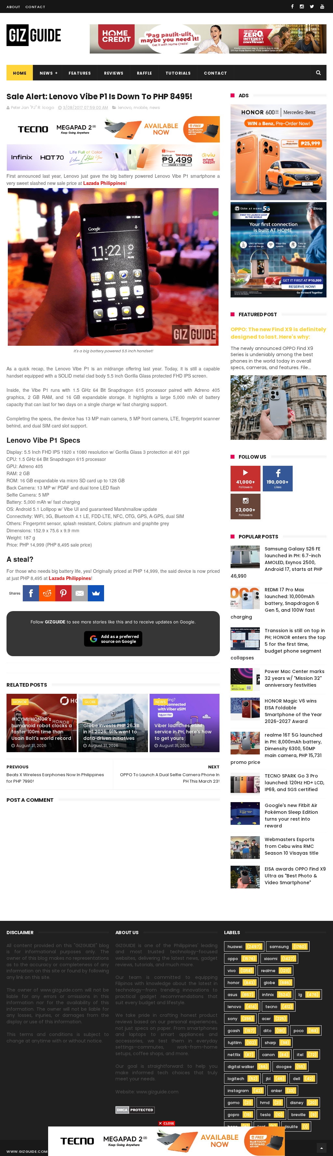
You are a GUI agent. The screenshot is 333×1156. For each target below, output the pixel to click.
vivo (232, 970)
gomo (234, 1102)
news (155, 107)
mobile (140, 107)
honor (20, 701)
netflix (234, 1054)
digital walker (241, 1066)
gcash (234, 1030)
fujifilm (235, 1042)
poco (299, 1030)
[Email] (80, 593)
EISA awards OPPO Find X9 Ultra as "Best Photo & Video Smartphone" (295, 876)
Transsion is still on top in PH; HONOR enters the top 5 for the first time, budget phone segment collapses (278, 644)
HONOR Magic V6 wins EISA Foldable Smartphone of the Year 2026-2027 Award (293, 711)
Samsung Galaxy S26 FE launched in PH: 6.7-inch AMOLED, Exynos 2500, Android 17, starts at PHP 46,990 (276, 562)
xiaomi (270, 958)
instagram (238, 1090)
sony (232, 1018)
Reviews (114, 73)
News (46, 73)
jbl (268, 1078)
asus (232, 994)
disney (296, 1102)
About (13, 6)
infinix (268, 994)
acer (266, 1018)
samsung (279, 946)
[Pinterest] (63, 593)
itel (300, 1054)
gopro (233, 1114)
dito (267, 1030)
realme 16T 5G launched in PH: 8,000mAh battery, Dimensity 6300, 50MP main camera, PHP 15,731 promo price (276, 748)
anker (276, 1090)
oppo (233, 958)
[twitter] (312, 6)
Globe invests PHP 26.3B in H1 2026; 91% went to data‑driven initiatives (111, 731)
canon (268, 1054)
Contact (35, 6)
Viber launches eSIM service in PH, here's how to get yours (183, 731)
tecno (271, 1006)
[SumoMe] (96, 593)
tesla (265, 1114)
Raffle (144, 73)
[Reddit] (47, 593)
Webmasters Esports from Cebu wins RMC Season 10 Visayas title (291, 846)
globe (90, 701)
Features (80, 73)
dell (296, 1078)
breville (298, 1114)
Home (19, 73)
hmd (265, 1102)
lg (300, 994)
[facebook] (292, 6)
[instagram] (302, 6)
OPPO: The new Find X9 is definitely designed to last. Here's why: (278, 333)
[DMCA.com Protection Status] (135, 1112)
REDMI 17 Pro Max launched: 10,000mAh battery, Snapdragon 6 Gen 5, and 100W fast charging (275, 603)
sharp (270, 1042)
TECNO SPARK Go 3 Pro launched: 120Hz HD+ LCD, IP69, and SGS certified (294, 783)
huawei (235, 946)
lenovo (124, 107)
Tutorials (178, 73)
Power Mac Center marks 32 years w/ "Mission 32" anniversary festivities (295, 678)
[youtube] (322, 6)
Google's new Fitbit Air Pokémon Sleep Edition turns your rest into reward (291, 815)
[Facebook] (31, 593)
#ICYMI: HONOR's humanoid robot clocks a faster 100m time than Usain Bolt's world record (41, 728)
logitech (236, 1078)
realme (268, 970)
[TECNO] (166, 1141)
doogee (284, 1066)
